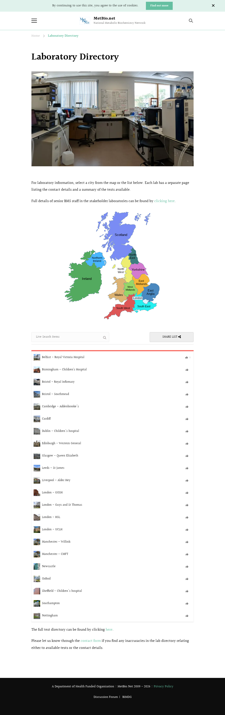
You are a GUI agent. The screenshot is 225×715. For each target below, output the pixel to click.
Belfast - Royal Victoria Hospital (63, 357)
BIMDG (127, 697)
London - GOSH (52, 492)
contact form (91, 641)
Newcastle (49, 566)
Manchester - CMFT (55, 554)
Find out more (159, 5)
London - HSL (51, 517)
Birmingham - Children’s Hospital (64, 369)
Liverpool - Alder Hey (56, 480)
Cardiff (46, 418)
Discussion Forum (106, 697)
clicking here (164, 201)
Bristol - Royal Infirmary (58, 381)
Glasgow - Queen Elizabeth (60, 455)
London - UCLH (52, 529)
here (109, 630)
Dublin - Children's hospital (60, 431)
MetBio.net (104, 18)
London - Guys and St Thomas (62, 504)
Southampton (51, 603)
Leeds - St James (53, 467)
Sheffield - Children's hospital (62, 590)
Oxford (46, 578)
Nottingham (50, 615)
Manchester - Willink (56, 541)
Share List (170, 337)
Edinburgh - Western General (61, 443)
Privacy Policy (163, 686)
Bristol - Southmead (55, 394)
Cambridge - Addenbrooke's (60, 406)
